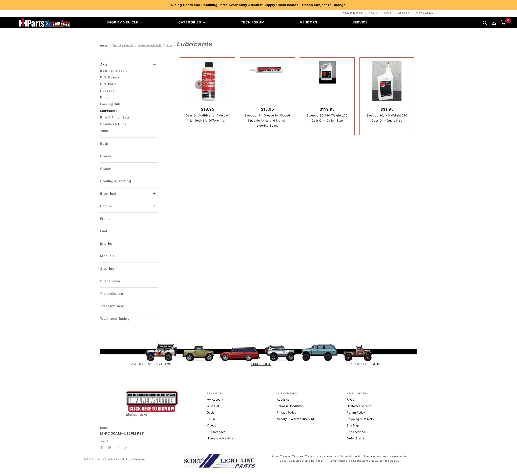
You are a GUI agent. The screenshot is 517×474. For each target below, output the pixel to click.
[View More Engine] (154, 206)
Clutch (105, 169)
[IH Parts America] (44, 22)
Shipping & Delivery (360, 419)
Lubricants (108, 111)
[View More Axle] (154, 64)
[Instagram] (118, 447)
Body (104, 144)
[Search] (485, 22)
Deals (373, 13)
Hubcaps (107, 91)
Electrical (108, 194)
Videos (211, 425)
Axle (104, 64)
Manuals (107, 256)
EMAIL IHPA (261, 364)
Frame (105, 219)
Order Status (356, 438)
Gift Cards (424, 13)
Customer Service (359, 406)
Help (388, 13)
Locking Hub (110, 104)
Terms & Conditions (290, 406)
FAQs (375, 364)
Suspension (110, 281)
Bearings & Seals (113, 71)
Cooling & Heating (115, 181)
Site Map (353, 425)
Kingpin (106, 97)
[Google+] (125, 447)
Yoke (104, 131)
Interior (106, 243)
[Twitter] (110, 447)
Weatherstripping (115, 318)
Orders (403, 13)
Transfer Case (112, 306)
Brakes (106, 156)
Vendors (308, 22)
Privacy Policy (286, 412)
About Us (283, 399)
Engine (106, 206)
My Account (215, 399)
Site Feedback (357, 432)
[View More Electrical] (154, 193)
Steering (107, 269)
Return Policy (356, 412)
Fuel (103, 231)
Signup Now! (136, 415)
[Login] (494, 22)
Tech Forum (253, 22)
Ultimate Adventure (220, 438)
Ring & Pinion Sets (115, 117)
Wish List (213, 406)
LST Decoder (216, 432)
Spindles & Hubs (113, 124)
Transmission (111, 294)
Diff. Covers (110, 77)
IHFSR (211, 419)
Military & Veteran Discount (295, 419)
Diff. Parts (108, 84)
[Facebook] (102, 447)
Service (360, 22)
